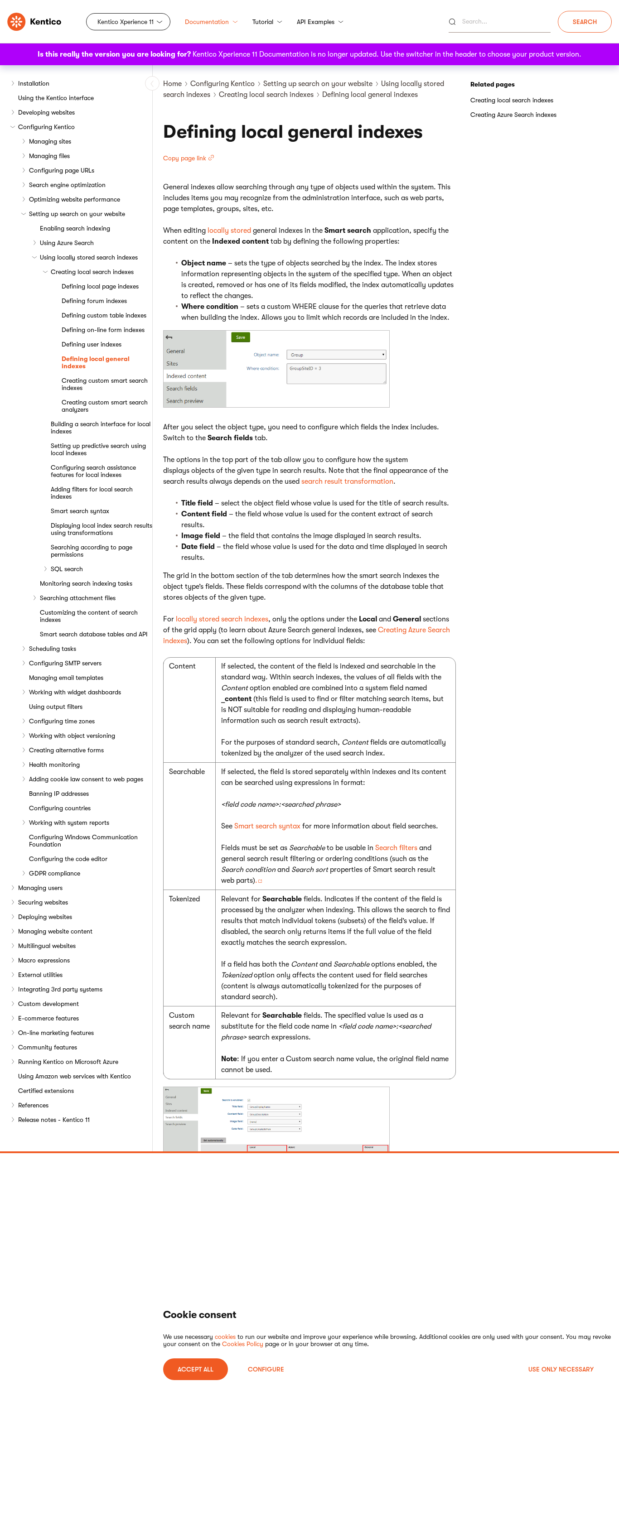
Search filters (396, 848)
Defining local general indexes (96, 362)
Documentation (207, 21)
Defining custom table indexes (104, 315)
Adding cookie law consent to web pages (86, 779)
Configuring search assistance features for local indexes (93, 471)
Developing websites (46, 112)
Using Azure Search (67, 242)
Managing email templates (66, 677)
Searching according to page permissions (91, 551)
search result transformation (347, 481)
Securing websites (43, 902)
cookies (225, 1336)
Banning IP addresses (59, 793)
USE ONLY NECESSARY (561, 1369)
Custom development (48, 1003)
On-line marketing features (56, 1032)
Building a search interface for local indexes (100, 427)
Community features (47, 1047)
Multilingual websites (47, 945)
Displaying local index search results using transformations (101, 529)
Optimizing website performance (74, 199)
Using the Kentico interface (56, 97)
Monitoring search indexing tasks (86, 583)
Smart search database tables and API (94, 634)
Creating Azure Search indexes (513, 114)
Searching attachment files (78, 597)
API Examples (315, 21)
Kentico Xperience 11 (125, 21)
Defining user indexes (91, 344)
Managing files (49, 155)
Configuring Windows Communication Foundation (83, 840)
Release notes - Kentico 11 (54, 1119)
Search (585, 21)
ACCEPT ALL (195, 1369)
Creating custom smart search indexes (105, 384)
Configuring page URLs (61, 170)
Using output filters (55, 706)
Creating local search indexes (92, 271)
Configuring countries (60, 808)
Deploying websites (45, 916)
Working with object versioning (72, 735)
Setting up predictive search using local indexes (98, 449)
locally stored (229, 230)
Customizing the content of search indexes (89, 616)
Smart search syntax (80, 511)
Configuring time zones (62, 721)
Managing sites (50, 141)
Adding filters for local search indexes (92, 493)
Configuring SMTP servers (65, 663)
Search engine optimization (67, 184)
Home (172, 84)
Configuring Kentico (46, 126)
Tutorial (262, 21)
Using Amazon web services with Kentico (74, 1076)
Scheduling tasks (52, 648)
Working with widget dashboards (75, 692)
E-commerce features (48, 1018)
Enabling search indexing (75, 228)
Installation (33, 83)
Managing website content (55, 931)
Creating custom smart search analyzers (105, 406)
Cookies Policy (242, 1343)
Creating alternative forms (66, 750)
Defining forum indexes (94, 300)
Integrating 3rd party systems (60, 989)
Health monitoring (54, 764)
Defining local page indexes (100, 286)
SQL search (67, 569)
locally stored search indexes (222, 619)
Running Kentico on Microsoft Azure (68, 1061)
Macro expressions (44, 960)
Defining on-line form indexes (103, 329)
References (33, 1105)
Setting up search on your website (77, 213)
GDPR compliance (54, 873)
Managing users (40, 887)
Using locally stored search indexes (89, 257)
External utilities (40, 974)
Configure (266, 1369)
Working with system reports (69, 822)
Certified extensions (46, 1090)
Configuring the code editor (68, 858)
